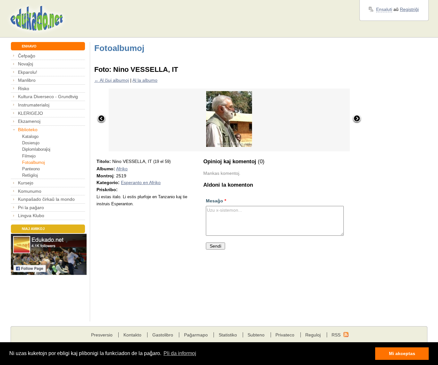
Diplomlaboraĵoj (36, 149)
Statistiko (228, 334)
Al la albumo (144, 80)
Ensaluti (384, 9)
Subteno (256, 334)
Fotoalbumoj (33, 162)
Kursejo (25, 182)
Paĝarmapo (196, 334)
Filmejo (29, 156)
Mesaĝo (216, 200)
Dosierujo (30, 142)
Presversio (102, 334)
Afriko (122, 168)
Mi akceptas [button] (402, 353)
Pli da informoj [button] (180, 353)
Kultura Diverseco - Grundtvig (48, 96)
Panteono (31, 168)
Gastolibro (162, 334)
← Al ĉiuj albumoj (111, 80)
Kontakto (132, 334)
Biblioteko (28, 129)
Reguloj (313, 334)
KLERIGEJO (30, 113)
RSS (336, 334)
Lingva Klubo (31, 215)
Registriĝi (409, 9)
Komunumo (29, 191)
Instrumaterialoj (33, 104)
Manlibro (27, 80)
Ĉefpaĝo (26, 55)
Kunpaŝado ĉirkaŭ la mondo (46, 199)
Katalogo (30, 136)
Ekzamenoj (29, 121)
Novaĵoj (25, 63)
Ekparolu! (27, 72)
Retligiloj (30, 175)
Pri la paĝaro (31, 207)
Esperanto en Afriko (141, 182)
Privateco (284, 334)
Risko (23, 88)
